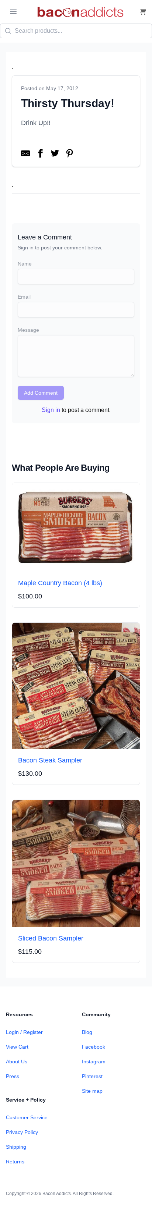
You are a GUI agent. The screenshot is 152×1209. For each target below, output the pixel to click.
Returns (15, 1161)
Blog (87, 1032)
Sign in (51, 410)
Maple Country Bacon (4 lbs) (60, 583)
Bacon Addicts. (57, 1193)
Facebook (93, 1047)
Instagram (94, 1061)
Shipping (16, 1147)
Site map (92, 1091)
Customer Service (27, 1117)
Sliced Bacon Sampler (50, 938)
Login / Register (24, 1032)
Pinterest (92, 1076)
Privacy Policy (22, 1132)
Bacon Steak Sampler (50, 760)
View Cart (17, 1047)
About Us (16, 1061)
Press (12, 1076)
